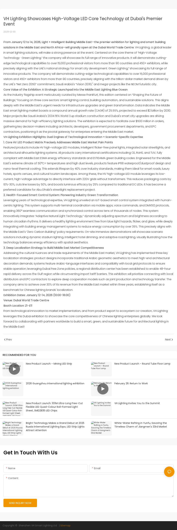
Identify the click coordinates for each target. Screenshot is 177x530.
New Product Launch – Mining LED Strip (49, 363)
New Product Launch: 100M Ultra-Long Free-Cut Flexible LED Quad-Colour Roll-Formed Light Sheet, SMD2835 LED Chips (54, 406)
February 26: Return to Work (131, 383)
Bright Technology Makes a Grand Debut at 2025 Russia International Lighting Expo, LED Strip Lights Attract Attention (55, 426)
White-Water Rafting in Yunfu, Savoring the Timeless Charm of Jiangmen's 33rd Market (140, 424)
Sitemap (65, 525)
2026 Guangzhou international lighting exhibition (55, 383)
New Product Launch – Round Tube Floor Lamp (142, 363)
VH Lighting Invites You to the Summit (137, 403)
